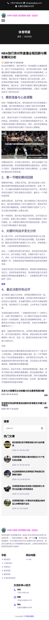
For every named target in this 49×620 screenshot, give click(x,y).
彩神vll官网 (29, 616)
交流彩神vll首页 (9, 578)
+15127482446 (16, 3)
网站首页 (7, 559)
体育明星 (7, 570)
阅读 (46, 395)
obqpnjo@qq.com (34, 3)
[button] (3, 20)
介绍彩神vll (8, 563)
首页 (19, 36)
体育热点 (7, 567)
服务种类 (7, 574)
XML (30, 559)
